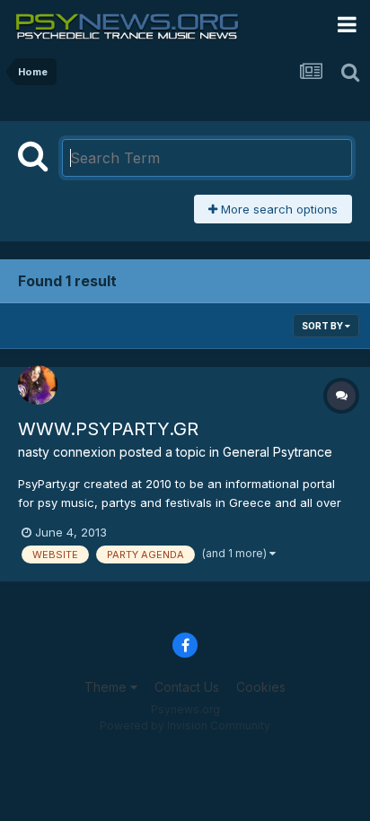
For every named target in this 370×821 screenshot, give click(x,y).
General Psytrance (277, 451)
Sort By (323, 325)
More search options (277, 209)
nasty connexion (67, 451)
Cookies (261, 686)
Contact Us (186, 686)
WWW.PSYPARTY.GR (108, 429)
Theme (107, 686)
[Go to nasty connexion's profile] (37, 385)
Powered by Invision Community (185, 725)
